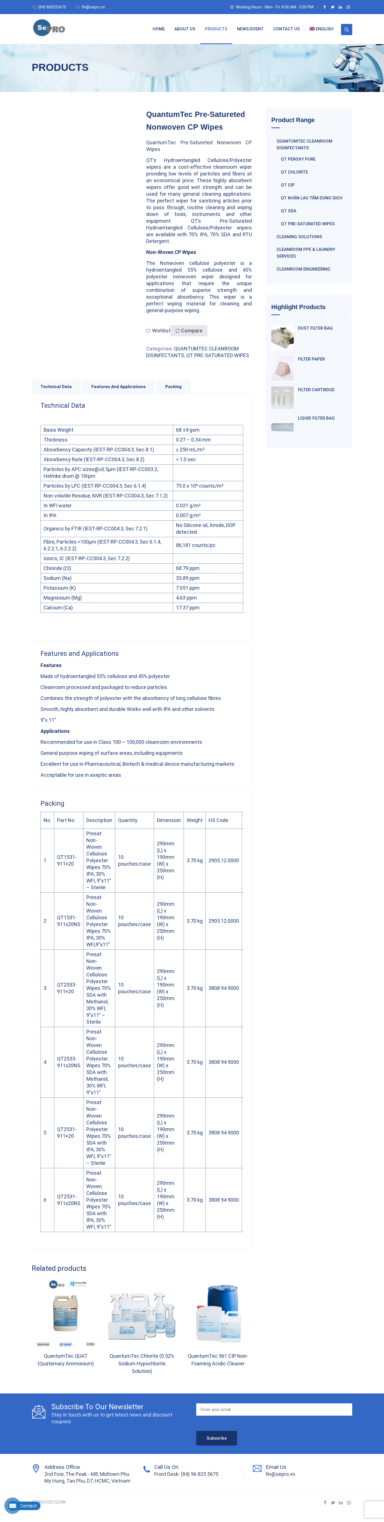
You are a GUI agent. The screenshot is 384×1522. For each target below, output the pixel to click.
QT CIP (288, 185)
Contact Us (286, 28)
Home (159, 28)
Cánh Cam (80, 1509)
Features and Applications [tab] (118, 386)
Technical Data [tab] (56, 386)
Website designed (48, 1509)
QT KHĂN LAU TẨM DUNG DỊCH (311, 198)
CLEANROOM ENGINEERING (303, 269)
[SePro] (49, 29)
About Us (184, 28)
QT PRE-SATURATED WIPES (217, 355)
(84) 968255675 (52, 7)
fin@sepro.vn (93, 7)
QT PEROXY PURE (298, 159)
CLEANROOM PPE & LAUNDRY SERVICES (306, 253)
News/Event (250, 28)
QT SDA (288, 210)
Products (216, 28)
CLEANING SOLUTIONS (299, 236)
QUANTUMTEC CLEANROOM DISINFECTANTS (304, 144)
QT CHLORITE (294, 172)
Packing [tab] (173, 386)
